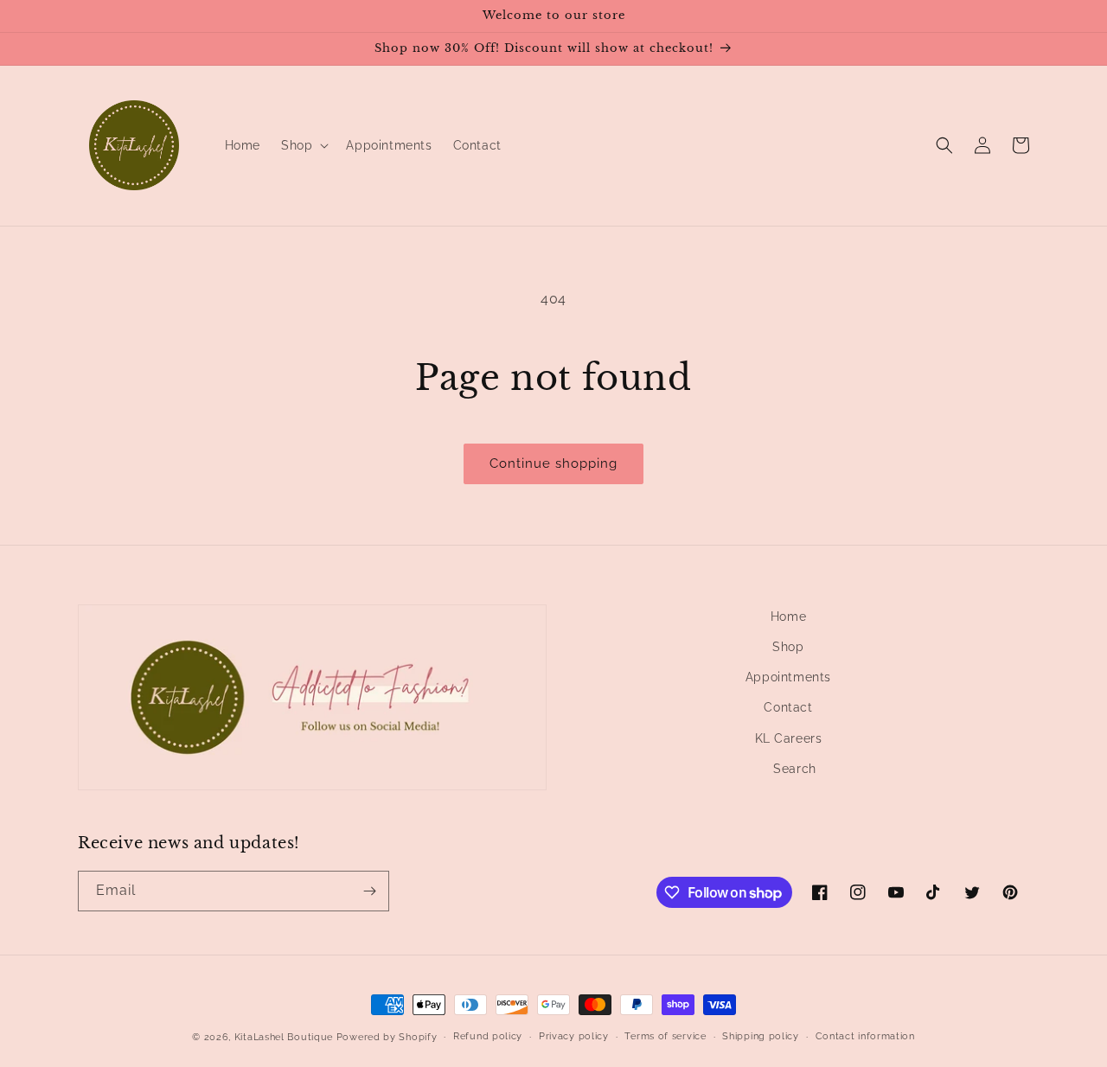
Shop (787, 647)
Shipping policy (760, 1036)
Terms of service (665, 1036)
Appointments (788, 677)
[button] (303, 145)
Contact (788, 707)
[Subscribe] (369, 891)
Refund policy (487, 1036)
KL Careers (788, 738)
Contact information (865, 1036)
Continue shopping (553, 463)
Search (794, 769)
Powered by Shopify (387, 1037)
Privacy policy (574, 1036)
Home (788, 616)
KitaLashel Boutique (283, 1037)
